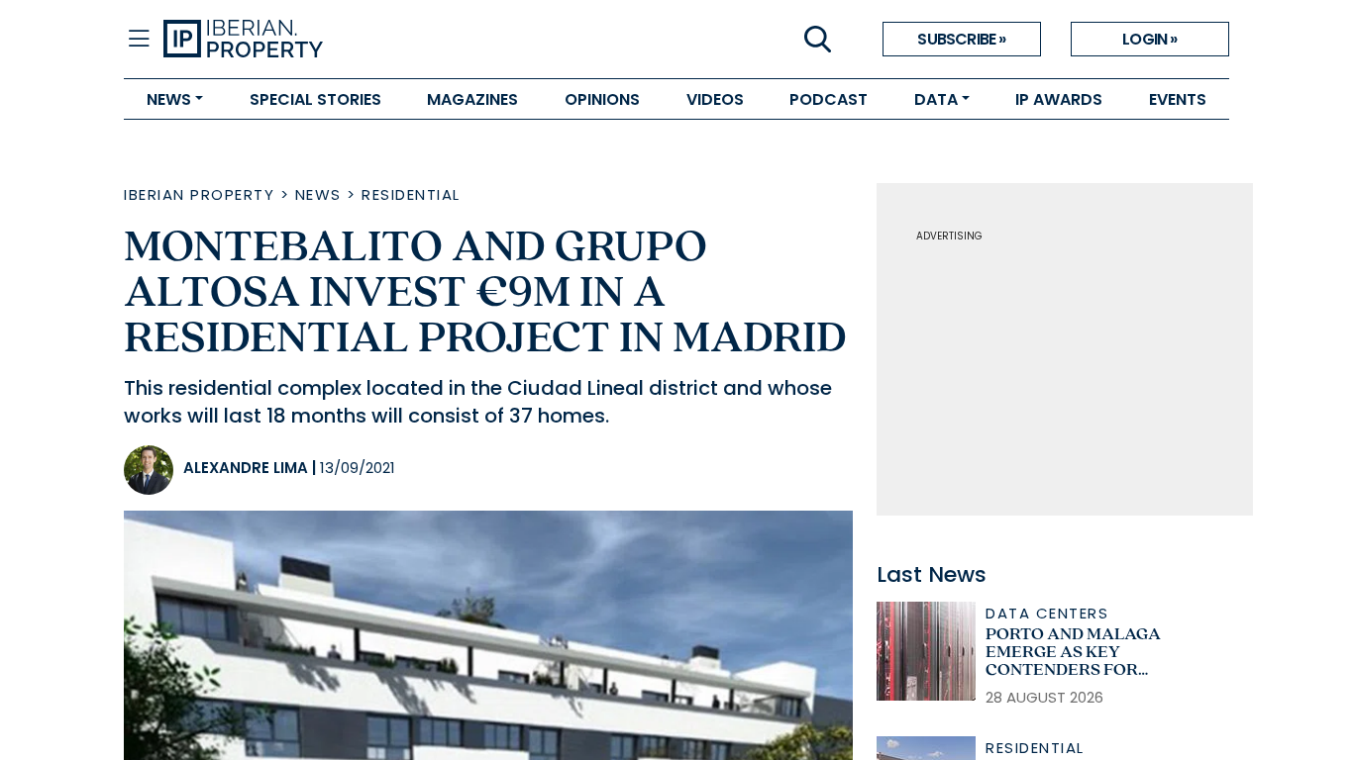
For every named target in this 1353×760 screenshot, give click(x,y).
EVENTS (1177, 99)
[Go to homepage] (419, 39)
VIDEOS (715, 99)
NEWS (169, 99)
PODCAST (828, 99)
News (318, 194)
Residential (411, 194)
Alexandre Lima (245, 467)
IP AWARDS (1058, 99)
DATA (936, 99)
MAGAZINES (472, 99)
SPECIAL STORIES (315, 99)
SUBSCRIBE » (961, 39)
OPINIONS (602, 99)
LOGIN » (1149, 39)
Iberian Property (199, 194)
